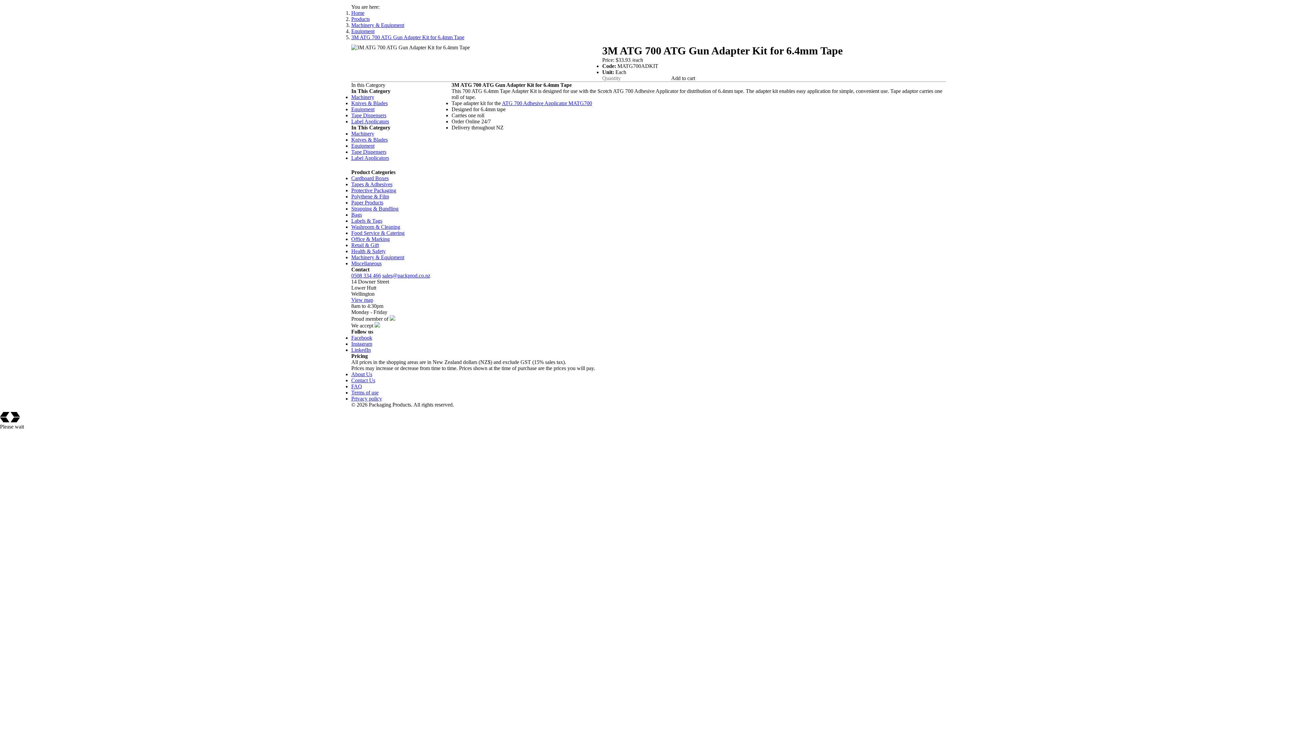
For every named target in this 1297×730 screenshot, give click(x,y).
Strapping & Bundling (375, 209)
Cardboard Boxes (370, 178)
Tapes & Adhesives (371, 184)
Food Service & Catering (378, 233)
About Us (361, 374)
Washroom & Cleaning (375, 227)
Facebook (361, 338)
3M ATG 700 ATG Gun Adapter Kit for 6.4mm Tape (407, 37)
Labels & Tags (366, 221)
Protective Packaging (373, 190)
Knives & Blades (369, 103)
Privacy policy (366, 399)
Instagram (361, 344)
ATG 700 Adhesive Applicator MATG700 (547, 103)
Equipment (363, 31)
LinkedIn (361, 350)
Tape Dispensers (368, 115)
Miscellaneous (366, 263)
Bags (356, 215)
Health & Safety (368, 251)
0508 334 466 (366, 275)
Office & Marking (370, 239)
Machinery (362, 97)
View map (362, 300)
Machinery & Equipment (377, 25)
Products (360, 19)
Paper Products (367, 202)
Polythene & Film (370, 196)
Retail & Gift (365, 245)
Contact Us (363, 380)
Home (357, 13)
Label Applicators (370, 121)
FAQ (356, 386)
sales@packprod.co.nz (406, 275)
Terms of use (365, 392)
